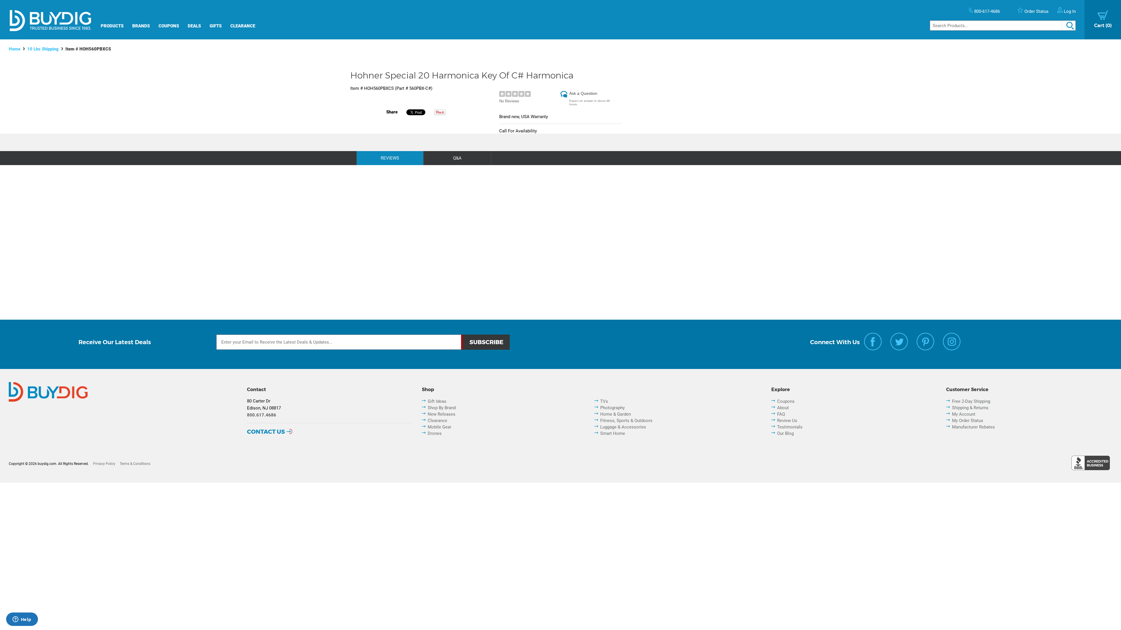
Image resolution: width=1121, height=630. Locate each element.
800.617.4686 (261, 415)
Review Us (787, 420)
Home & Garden (615, 414)
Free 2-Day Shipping (971, 401)
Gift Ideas (437, 401)
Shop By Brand (442, 407)
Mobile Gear (439, 427)
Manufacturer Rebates (973, 427)
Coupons (169, 26)
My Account (963, 414)
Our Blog (785, 433)
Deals (194, 26)
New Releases (441, 414)
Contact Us (266, 431)
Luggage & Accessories (623, 427)
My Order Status (967, 420)
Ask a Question (583, 93)
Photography (612, 407)
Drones (435, 433)
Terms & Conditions (135, 464)
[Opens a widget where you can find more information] (22, 619)
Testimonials (790, 427)
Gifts (216, 26)
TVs (604, 401)
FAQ (781, 414)
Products (112, 26)
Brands (141, 26)
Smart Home (612, 433)
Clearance (242, 26)
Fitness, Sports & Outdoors (626, 420)
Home (14, 49)
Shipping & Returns (970, 407)
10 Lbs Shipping (43, 49)
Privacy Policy (104, 464)
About (783, 407)
